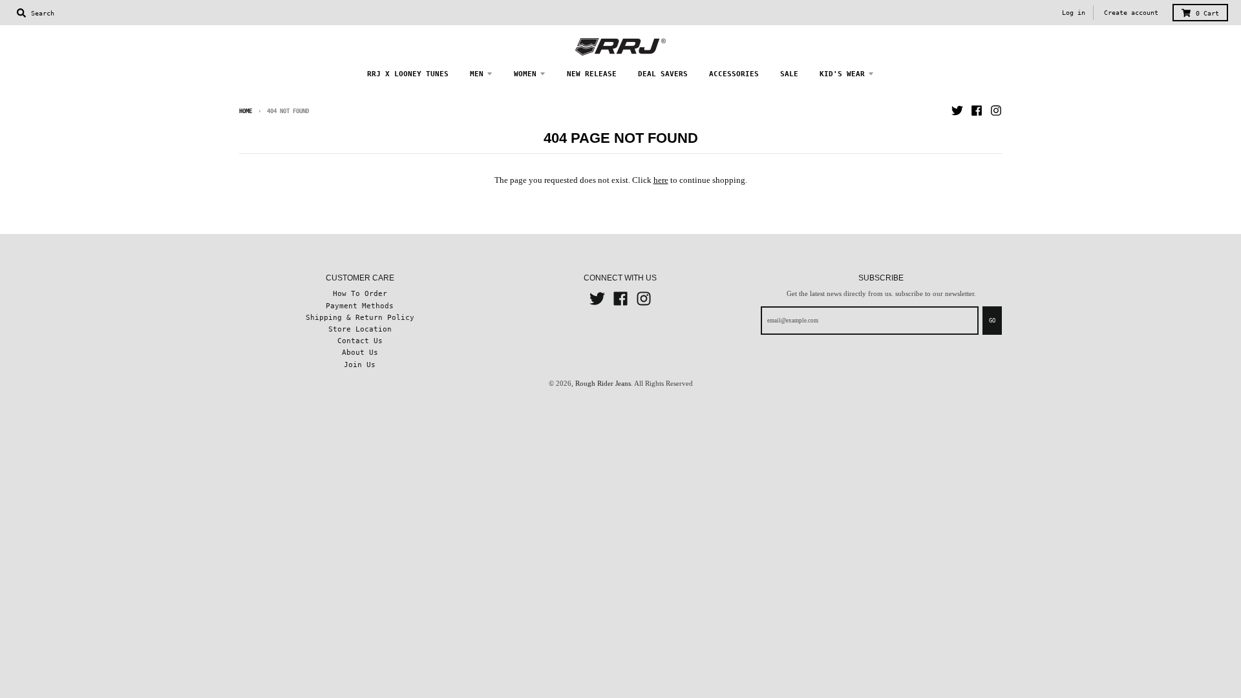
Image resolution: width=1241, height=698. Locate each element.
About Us (360, 352)
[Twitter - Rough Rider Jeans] (957, 110)
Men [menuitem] (476, 73)
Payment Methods (360, 305)
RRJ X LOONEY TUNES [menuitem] (408, 73)
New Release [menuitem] (592, 73)
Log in (1073, 12)
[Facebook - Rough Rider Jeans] (976, 110)
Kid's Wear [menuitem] (842, 73)
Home (245, 111)
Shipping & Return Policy (360, 317)
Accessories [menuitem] (734, 73)
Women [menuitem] (525, 73)
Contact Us (360, 340)
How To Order (360, 293)
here (660, 180)
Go (992, 320)
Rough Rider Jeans (603, 383)
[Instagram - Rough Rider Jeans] (996, 110)
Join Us (360, 364)
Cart (1207, 13)
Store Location (360, 328)
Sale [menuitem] (789, 73)
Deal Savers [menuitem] (663, 73)
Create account (1131, 12)
